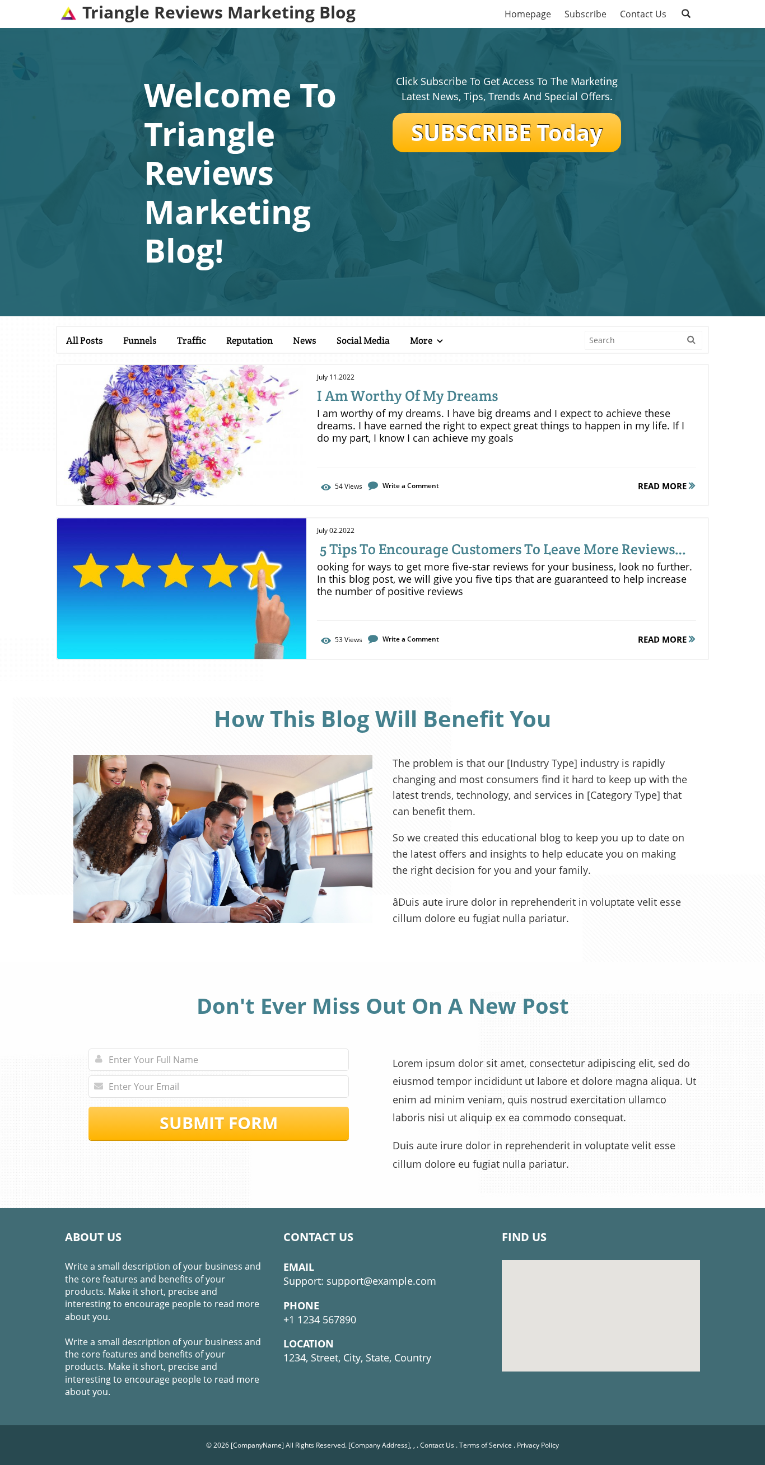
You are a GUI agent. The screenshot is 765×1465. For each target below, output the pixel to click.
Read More (663, 486)
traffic (191, 340)
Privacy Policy (538, 1445)
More (422, 340)
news (304, 340)
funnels (140, 340)
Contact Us (437, 1445)
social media (363, 340)
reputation (249, 340)
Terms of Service (485, 1445)
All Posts (84, 340)
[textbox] (219, 12)
